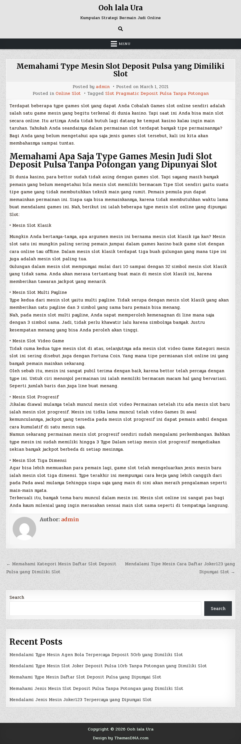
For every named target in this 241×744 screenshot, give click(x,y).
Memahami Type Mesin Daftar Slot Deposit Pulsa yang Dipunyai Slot (85, 677)
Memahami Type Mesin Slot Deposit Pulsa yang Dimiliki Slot (120, 70)
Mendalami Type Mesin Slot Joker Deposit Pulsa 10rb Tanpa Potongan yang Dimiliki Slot (108, 665)
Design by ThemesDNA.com (120, 738)
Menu (124, 43)
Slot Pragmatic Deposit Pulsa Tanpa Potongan (157, 93)
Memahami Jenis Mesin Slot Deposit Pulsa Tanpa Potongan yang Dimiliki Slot (96, 688)
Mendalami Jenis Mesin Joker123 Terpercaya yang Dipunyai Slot (80, 699)
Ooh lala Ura (120, 7)
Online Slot (68, 93)
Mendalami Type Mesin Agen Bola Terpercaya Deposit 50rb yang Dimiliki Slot (96, 654)
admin (103, 87)
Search (16, 597)
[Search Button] (120, 29)
